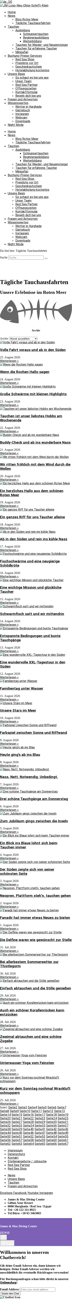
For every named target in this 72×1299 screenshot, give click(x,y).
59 (40, 1140)
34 (28, 1125)
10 (25, 1111)
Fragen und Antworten (23, 99)
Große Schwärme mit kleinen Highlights (33, 394)
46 (28, 1133)
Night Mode (16, 125)
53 (40, 1136)
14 (5, 1114)
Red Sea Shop (24, 59)
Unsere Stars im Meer (18, 710)
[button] (36, 1297)
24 (51, 1118)
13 (59, 1111)
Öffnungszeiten (25, 88)
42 (51, 1129)
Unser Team (23, 81)
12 (48, 1111)
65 (40, 1144)
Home (12, 12)
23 (40, 1118)
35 (40, 1125)
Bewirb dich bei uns (28, 96)
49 (63, 1133)
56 (5, 1140)
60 (51, 1140)
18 (51, 1114)
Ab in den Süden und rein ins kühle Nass (33, 539)
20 (5, 1118)
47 (40, 1133)
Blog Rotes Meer (26, 19)
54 (51, 1136)
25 (63, 1118)
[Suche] (46, 258)
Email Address (9, 1289)
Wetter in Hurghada (28, 106)
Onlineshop (8, 1282)
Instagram (22, 114)
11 (36, 1111)
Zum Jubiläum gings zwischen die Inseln (34, 821)
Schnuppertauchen (35, 34)
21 (17, 1118)
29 (40, 1122)
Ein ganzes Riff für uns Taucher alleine (32, 517)
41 (40, 1129)
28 (28, 1122)
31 (63, 1122)
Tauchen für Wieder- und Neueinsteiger (41, 45)
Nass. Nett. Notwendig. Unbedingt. (29, 777)
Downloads (22, 121)
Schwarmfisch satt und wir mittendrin (32, 614)
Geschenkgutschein (28, 66)
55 (63, 1136)
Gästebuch (22, 110)
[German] (6, 2)
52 (28, 1136)
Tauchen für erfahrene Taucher (36, 48)
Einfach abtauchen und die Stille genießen (35, 988)
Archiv (4, 338)
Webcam (21, 117)
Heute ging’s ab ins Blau (20, 755)
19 (63, 1114)
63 (17, 1144)
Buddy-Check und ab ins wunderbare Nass (35, 442)
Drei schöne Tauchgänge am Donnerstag (34, 799)
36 (51, 1125)
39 (17, 1129)
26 (5, 1122)
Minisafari (21, 52)
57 (17, 1140)
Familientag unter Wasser (21, 688)
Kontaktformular (26, 92)
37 (63, 1125)
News (11, 16)
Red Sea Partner (26, 85)
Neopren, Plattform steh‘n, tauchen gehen (35, 896)
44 (5, 1133)
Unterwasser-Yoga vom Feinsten (27, 1063)
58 (28, 1140)
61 (63, 1140)
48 (51, 1133)
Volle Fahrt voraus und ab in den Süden (33, 350)
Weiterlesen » (9, 361)
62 (5, 1144)
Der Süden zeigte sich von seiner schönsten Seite (27, 871)
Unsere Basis (16, 74)
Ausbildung (22, 30)
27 (17, 1122)
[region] (36, 267)
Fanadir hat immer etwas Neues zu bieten (35, 918)
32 (5, 1125)
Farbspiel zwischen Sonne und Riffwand (33, 733)
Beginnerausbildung (36, 37)
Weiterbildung (32, 41)
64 (28, 1144)
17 (40, 1114)
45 (17, 1133)
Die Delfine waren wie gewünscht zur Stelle (36, 940)
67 (63, 1144)
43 (63, 1129)
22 (28, 1118)
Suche (3, 257)
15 (17, 1114)
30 (51, 1122)
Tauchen (13, 27)
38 (5, 1129)
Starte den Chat (10, 1293)
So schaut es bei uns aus (32, 77)
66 (51, 1144)
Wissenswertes (18, 103)
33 (17, 1125)
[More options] (3, 1237)
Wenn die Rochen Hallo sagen (24, 372)
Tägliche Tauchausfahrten (32, 23)
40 (28, 1129)
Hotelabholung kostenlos (32, 70)
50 (5, 1136)
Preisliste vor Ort (26, 63)
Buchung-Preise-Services (25, 56)
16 (28, 1114)
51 (17, 1136)
